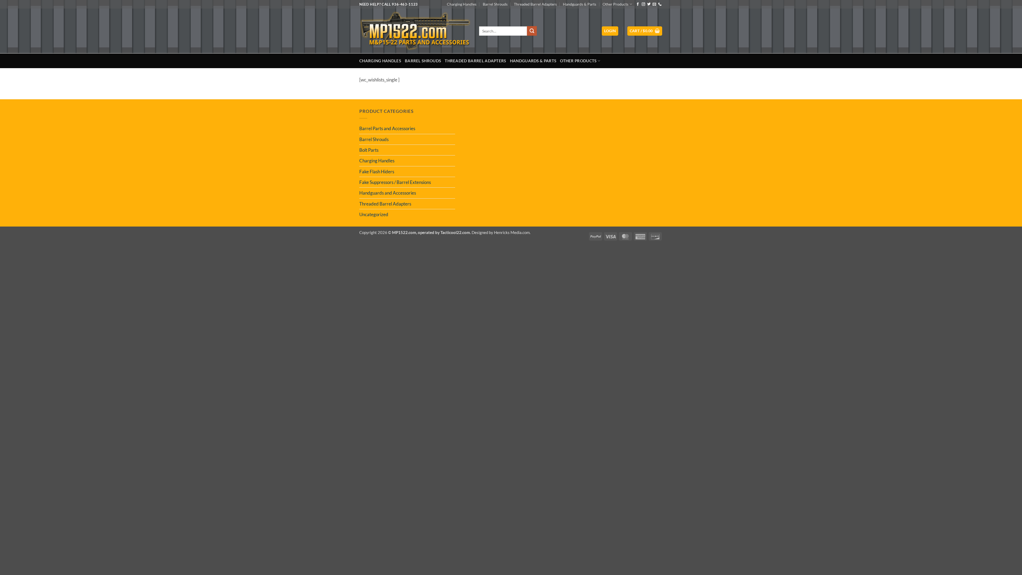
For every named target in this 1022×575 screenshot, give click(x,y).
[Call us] (660, 4)
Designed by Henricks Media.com (501, 232)
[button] (610, 31)
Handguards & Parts (579, 4)
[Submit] (532, 31)
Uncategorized (373, 214)
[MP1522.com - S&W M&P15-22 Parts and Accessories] (415, 31)
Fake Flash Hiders (376, 171)
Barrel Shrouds (495, 4)
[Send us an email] (654, 4)
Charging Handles (461, 4)
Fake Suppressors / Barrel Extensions (395, 182)
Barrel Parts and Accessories (387, 128)
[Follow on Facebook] (638, 4)
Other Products (615, 4)
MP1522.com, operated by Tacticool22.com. (431, 232)
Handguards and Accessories (387, 193)
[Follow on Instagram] (643, 4)
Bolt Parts (368, 150)
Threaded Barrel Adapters (535, 4)
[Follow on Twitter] (649, 4)
